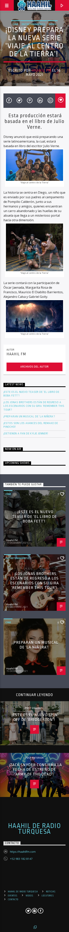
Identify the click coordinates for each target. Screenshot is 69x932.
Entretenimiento (33, 24)
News (52, 24)
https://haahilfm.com (23, 851)
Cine (15, 24)
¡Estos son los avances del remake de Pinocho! (30, 425)
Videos (29, 896)
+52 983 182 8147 (21, 859)
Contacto (13, 899)
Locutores (48, 896)
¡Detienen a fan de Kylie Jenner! (25, 433)
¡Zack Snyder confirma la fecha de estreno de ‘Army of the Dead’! (35, 769)
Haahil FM (41, 70)
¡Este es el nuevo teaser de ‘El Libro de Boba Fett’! (31, 393)
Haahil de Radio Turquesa (34, 829)
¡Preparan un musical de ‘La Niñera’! (29, 416)
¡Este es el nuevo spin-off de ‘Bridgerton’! (35, 717)
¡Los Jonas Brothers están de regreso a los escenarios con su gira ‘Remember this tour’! (33, 406)
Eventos (12, 896)
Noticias (51, 891)
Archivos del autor (34, 366)
